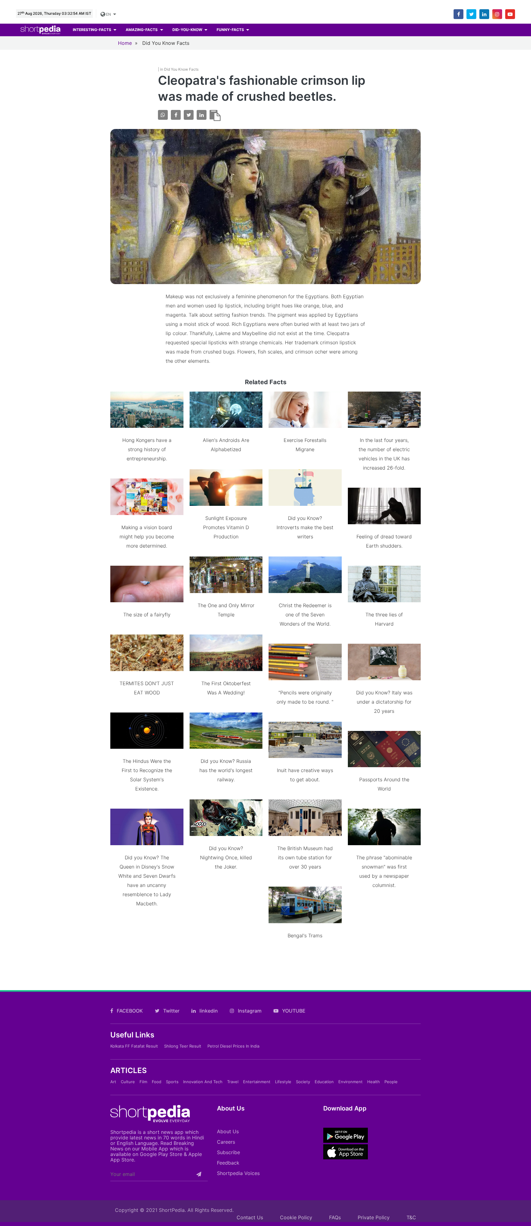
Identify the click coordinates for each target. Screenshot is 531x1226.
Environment (350, 1081)
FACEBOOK (129, 1011)
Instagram (249, 1011)
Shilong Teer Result (182, 1046)
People (391, 1081)
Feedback (228, 1163)
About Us (228, 1131)
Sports (172, 1081)
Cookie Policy (296, 1217)
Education (324, 1081)
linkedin (208, 1011)
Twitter (170, 1011)
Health (373, 1081)
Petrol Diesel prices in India (233, 1046)
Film (143, 1081)
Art (113, 1081)
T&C (411, 1217)
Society (303, 1081)
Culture (128, 1081)
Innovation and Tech (202, 1081)
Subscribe (228, 1152)
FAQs (335, 1217)
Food (156, 1081)
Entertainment (256, 1081)
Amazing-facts (142, 29)
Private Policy (374, 1217)
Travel (232, 1081)
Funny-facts (231, 29)
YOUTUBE (293, 1011)
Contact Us (250, 1217)
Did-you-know (187, 29)
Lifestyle (283, 1081)
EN (108, 14)
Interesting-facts (92, 29)
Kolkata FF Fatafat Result (134, 1046)
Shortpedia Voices (238, 1173)
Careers (226, 1142)
